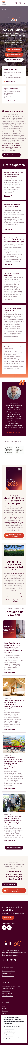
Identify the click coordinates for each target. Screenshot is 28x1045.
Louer (3, 1006)
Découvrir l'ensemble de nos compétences (15, 890)
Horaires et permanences (14, 59)
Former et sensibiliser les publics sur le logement (12, 205)
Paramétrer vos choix (11, 1039)
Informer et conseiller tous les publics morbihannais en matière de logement (13, 174)
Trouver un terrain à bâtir (14, 594)
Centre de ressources (8, 988)
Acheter (4, 1008)
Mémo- (7, 996)
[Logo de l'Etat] (19, 450)
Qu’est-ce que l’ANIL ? (8, 971)
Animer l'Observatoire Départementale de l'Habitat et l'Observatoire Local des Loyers (14, 240)
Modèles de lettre (7, 993)
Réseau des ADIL (6, 973)
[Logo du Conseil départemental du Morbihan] (8, 450)
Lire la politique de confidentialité (12, 1026)
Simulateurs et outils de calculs (11, 986)
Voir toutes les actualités (14, 847)
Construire (5, 1011)
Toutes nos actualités (8, 976)
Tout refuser (9, 1035)
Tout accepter (9, 1031)
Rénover (4, 1013)
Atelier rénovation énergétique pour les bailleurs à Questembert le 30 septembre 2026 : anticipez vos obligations (14, 704)
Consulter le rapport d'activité (15, 535)
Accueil (4, 9)
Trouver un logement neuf (14, 597)
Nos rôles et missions (10, 155)
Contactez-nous (15, 49)
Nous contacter (8, 884)
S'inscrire (7, 917)
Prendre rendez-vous (15, 54)
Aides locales (6, 991)
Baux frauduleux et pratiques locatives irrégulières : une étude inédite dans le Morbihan (13, 648)
